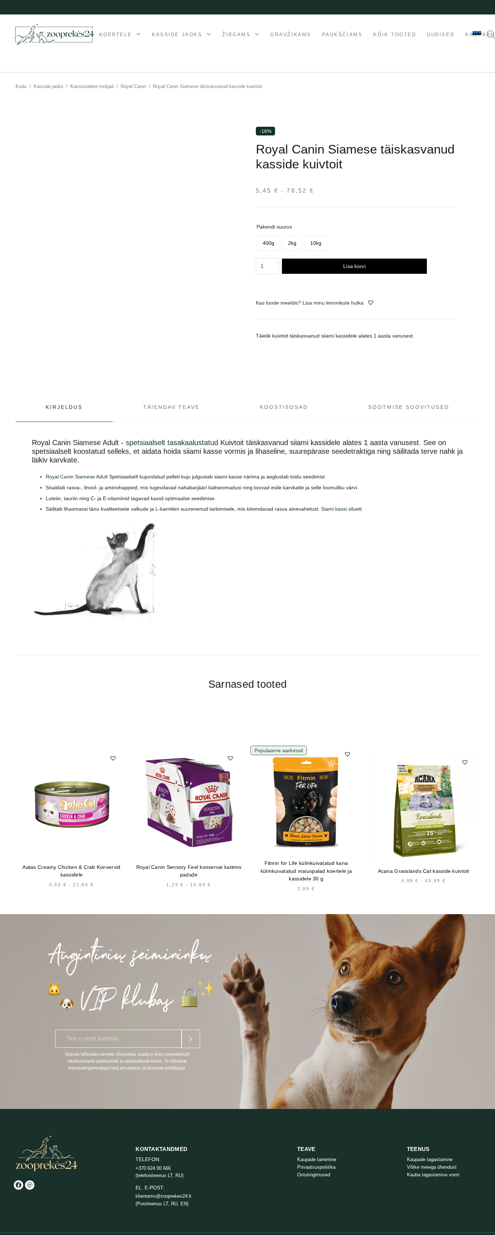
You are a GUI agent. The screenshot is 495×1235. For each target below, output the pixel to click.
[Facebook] (18, 1185)
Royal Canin (133, 86)
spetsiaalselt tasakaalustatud (173, 443)
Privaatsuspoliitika (316, 1167)
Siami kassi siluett (341, 509)
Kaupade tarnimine (316, 1159)
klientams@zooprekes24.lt (163, 1196)
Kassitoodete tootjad (91, 86)
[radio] (268, 243)
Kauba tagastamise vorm (433, 1174)
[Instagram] (30, 1185)
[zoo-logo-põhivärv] (54, 34)
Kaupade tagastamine (430, 1159)
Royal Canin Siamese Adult (77, 477)
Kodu (21, 86)
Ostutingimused (313, 1174)
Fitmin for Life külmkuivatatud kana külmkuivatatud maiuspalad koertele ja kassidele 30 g (306, 871)
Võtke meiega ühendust (432, 1167)
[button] (370, 302)
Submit (191, 1039)
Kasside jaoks (48, 86)
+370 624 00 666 (153, 1168)
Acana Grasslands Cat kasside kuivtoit (423, 871)
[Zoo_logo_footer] (46, 1153)
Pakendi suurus (274, 227)
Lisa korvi (354, 266)
